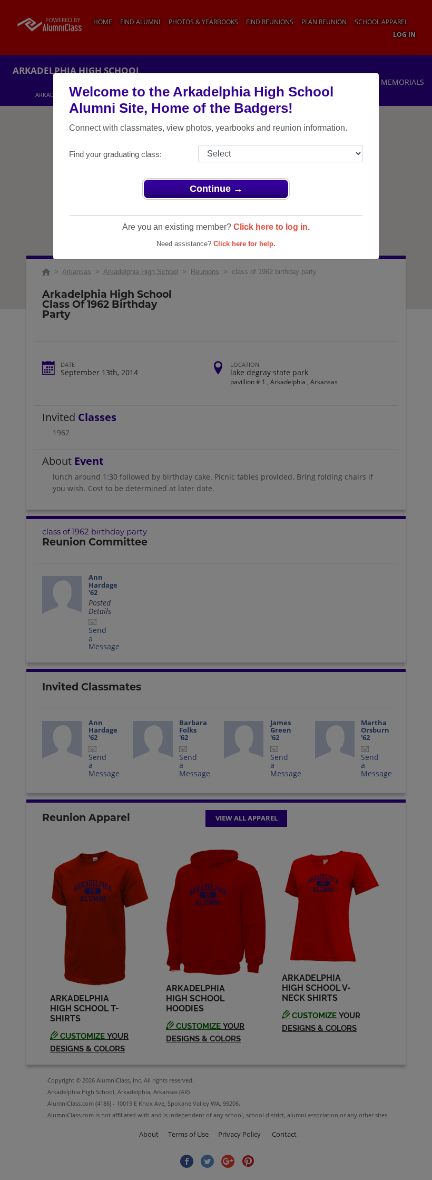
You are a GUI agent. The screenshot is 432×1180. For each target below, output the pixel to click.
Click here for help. (244, 244)
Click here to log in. (271, 226)
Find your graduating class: (115, 154)
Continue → (216, 188)
